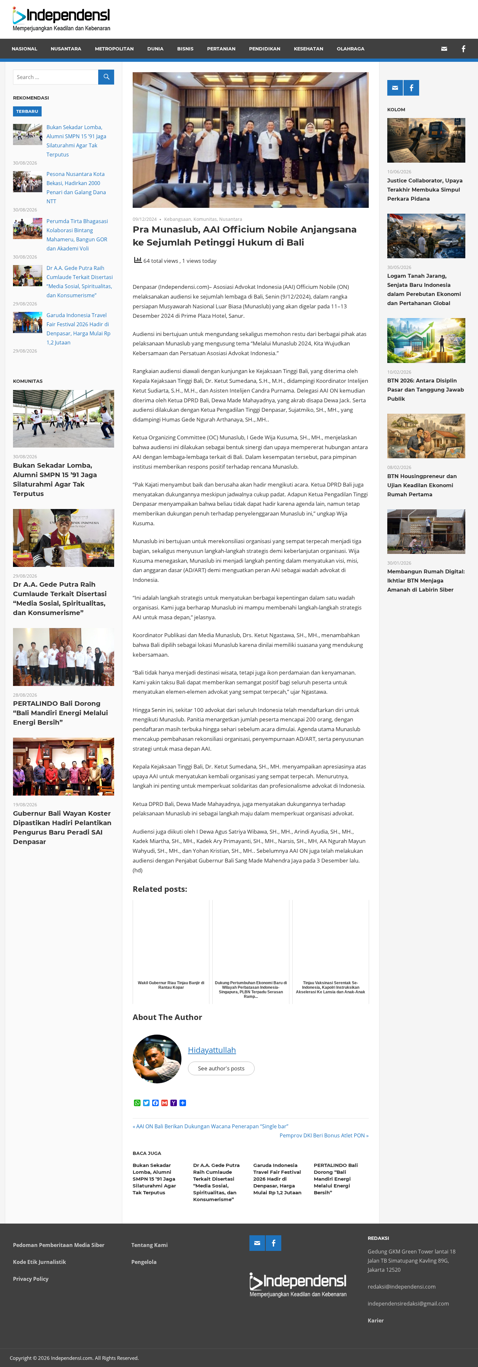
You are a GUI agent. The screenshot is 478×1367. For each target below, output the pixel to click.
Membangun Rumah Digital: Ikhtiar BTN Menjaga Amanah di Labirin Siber (426, 581)
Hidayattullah (212, 1049)
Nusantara (66, 49)
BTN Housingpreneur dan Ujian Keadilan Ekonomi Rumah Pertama (422, 485)
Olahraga (351, 49)
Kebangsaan (177, 219)
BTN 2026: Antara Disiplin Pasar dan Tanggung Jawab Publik (425, 390)
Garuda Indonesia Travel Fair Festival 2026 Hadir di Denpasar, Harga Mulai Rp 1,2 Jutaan (277, 1179)
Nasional (24, 49)
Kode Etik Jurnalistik (39, 1262)
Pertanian (221, 49)
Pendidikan (264, 49)
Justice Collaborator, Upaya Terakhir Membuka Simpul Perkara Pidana (425, 190)
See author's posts (221, 1068)
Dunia (155, 49)
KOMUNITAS (28, 381)
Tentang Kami (149, 1245)
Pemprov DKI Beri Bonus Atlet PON (322, 1135)
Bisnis (185, 49)
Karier (376, 1320)
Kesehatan (308, 49)
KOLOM (396, 110)
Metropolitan (114, 49)
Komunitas (205, 219)
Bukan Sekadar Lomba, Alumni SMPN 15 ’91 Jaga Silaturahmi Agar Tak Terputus (154, 1179)
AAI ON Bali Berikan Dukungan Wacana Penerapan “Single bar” (212, 1126)
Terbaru (27, 111)
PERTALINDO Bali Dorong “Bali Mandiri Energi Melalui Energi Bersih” (336, 1179)
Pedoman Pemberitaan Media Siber (58, 1245)
